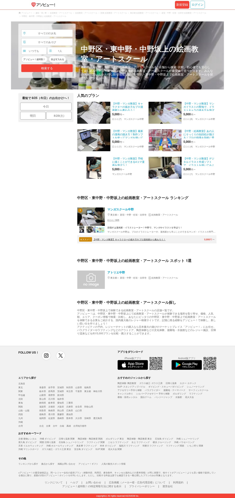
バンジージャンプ (163, 396)
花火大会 (189, 396)
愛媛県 (60, 414)
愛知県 (60, 402)
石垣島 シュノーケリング (71, 442)
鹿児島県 (97, 418)
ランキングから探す (28, 463)
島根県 (51, 410)
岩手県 (51, 387)
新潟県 (60, 394)
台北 (41, 425)
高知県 (69, 414)
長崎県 (60, 418)
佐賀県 (51, 418)
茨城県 (60, 391)
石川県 (51, 398)
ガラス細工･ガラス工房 (150, 383)
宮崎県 (87, 418)
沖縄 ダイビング (48, 438)
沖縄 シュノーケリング (187, 438)
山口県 (78, 410)
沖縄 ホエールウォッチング (59, 445)
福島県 (87, 387)
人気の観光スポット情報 (113, 463)
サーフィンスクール (198, 390)
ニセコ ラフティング (118, 442)
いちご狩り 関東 (195, 445)
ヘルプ (74, 482)
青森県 (42, 387)
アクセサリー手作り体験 (130, 390)
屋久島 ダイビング (27, 442)
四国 (20, 414)
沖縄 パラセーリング (184, 442)
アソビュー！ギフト (88, 463)
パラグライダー (152, 390)
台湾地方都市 (79, 425)
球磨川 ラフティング (152, 445)
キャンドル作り (125, 393)
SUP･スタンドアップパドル (131, 386)
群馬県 (51, 391)
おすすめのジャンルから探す (134, 377)
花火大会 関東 (115, 449)
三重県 (69, 402)
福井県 (60, 398)
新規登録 (182, 4)
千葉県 (78, 391)
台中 (55, 425)
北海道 (21, 383)
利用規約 (178, 482)
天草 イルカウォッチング (30, 445)
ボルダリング (179, 393)
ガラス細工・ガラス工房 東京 (56, 449)
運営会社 (167, 486)
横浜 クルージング (162, 442)
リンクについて (54, 482)
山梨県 (42, 394)
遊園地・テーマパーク (174, 390)
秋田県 (69, 387)
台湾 (20, 425)
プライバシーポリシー (142, 486)
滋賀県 (42, 406)
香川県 (51, 414)
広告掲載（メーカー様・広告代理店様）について (137, 482)
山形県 (78, 387)
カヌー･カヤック (188, 383)
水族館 (178, 396)
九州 (20, 418)
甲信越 (21, 394)
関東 (20, 391)
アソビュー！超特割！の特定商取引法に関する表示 (91, 486)
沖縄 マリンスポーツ (28, 449)
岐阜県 (51, 402)
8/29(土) (59, 115)
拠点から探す (48, 463)
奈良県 (78, 406)
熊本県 (69, 418)
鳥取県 (42, 410)
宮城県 (60, 387)
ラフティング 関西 (175, 445)
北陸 (20, 398)
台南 (62, 425)
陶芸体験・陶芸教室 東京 (139, 438)
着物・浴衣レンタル (127, 396)
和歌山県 (88, 406)
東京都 (87, 391)
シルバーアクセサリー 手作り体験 (153, 393)
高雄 (68, 425)
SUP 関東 (100, 449)
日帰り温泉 (171, 383)
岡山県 (60, 410)
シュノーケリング (195, 386)
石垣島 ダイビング (164, 438)
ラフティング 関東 (96, 442)
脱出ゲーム (145, 396)
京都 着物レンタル (27, 438)
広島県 (69, 410)
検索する (47, 68)
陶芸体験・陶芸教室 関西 (90, 438)
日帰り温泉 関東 (67, 438)
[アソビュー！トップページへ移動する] (42, 5)
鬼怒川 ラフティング (129, 445)
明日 (33, 115)
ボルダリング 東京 (115, 438)
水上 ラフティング (140, 442)
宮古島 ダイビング (83, 449)
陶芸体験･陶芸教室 (127, 383)
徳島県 (42, 414)
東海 (20, 402)
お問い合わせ (93, 482)
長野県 (51, 394)
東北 (20, 387)
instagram (46, 355)
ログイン (197, 4)
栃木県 (42, 391)
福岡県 (42, 418)
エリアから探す (27, 377)
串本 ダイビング (108, 445)
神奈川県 (97, 391)
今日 (46, 106)
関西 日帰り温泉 (48, 442)
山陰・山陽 (23, 410)
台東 (48, 425)
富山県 (42, 398)
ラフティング (195, 393)
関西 (20, 406)
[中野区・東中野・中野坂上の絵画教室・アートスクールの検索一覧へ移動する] (117, 55)
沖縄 (20, 421)
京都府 (51, 406)
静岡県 (42, 402)
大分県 (78, 418)
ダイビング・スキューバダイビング (166, 386)
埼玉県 (69, 391)
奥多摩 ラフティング (86, 445)
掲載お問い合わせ (66, 463)
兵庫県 (69, 406)
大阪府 (60, 406)
